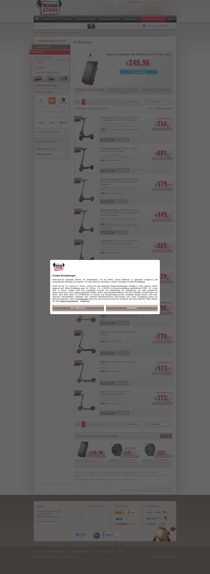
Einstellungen (82, 299)
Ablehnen (132, 308)
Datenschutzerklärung (69, 301)
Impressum (85, 301)
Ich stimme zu (78, 308)
